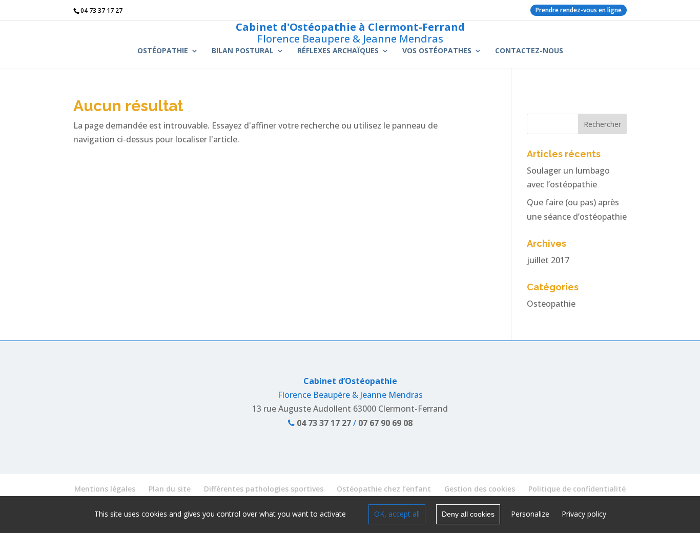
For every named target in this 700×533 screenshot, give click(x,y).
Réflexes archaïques (338, 51)
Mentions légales (104, 489)
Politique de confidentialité (577, 489)
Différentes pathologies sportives (263, 489)
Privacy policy (584, 514)
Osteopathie (551, 303)
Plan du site (170, 489)
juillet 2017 (548, 260)
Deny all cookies (468, 514)
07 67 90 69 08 (385, 423)
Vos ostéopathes (436, 51)
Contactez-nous (529, 51)
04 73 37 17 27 (323, 423)
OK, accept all (397, 514)
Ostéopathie (162, 51)
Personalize (530, 514)
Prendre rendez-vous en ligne (579, 10)
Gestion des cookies (479, 489)
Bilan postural (243, 51)
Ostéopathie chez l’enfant (384, 489)
